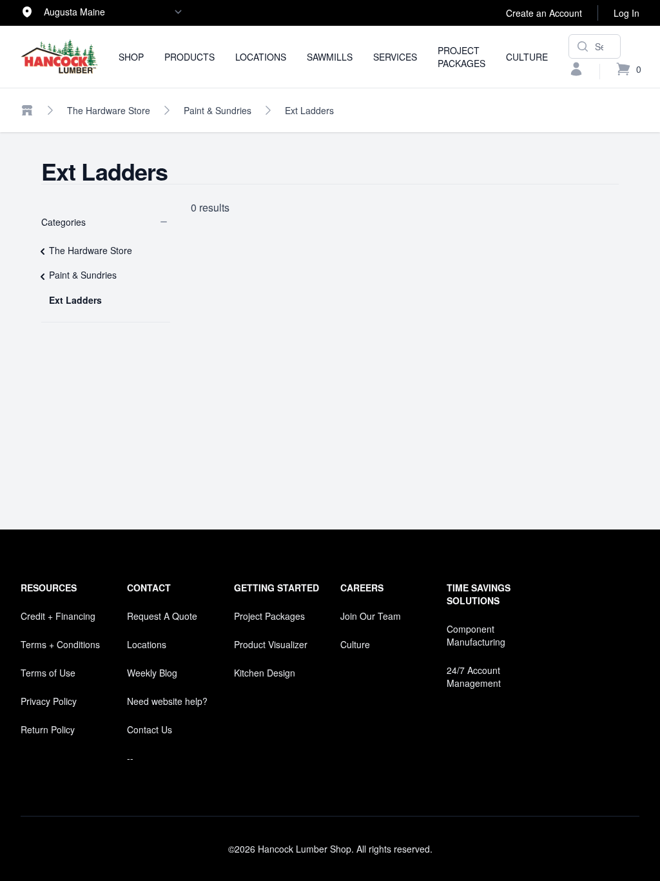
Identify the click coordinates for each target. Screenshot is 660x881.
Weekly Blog (152, 672)
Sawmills (330, 56)
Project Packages (461, 57)
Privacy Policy (49, 701)
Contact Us (149, 729)
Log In (626, 12)
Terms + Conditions (60, 644)
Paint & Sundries (217, 110)
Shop (131, 56)
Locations (260, 56)
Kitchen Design (264, 672)
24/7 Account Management (474, 676)
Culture (527, 56)
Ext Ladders (309, 110)
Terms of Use (48, 672)
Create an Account (544, 12)
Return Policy (48, 729)
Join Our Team (370, 615)
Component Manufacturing (476, 635)
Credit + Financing (58, 615)
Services (395, 56)
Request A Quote (162, 615)
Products (189, 56)
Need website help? (167, 701)
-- (130, 757)
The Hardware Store (108, 110)
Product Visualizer (270, 644)
